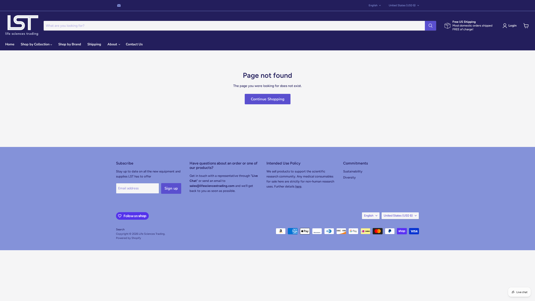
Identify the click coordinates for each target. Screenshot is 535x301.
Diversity (349, 177)
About (112, 44)
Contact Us (134, 44)
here (298, 186)
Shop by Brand (69, 44)
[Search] (430, 26)
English (373, 5)
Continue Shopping (267, 99)
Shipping (94, 44)
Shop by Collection (35, 44)
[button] (510, 25)
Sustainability (352, 171)
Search (120, 229)
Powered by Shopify (128, 238)
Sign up (171, 188)
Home (9, 44)
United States (402, 5)
